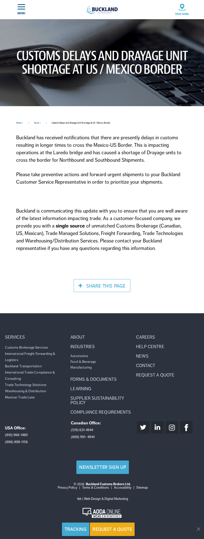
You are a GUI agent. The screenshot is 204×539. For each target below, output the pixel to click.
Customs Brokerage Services (26, 347)
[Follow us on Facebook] (186, 427)
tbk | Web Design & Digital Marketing (102, 499)
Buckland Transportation (23, 366)
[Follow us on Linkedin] (157, 427)
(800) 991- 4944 (83, 437)
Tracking (76, 529)
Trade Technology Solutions (25, 385)
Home (18, 122)
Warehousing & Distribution (25, 391)
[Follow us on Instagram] (172, 427)
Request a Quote (112, 529)
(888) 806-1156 (16, 442)
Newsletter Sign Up (102, 467)
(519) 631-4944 (82, 430)
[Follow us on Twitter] (143, 427)
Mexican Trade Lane (20, 397)
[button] (36, 337)
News (36, 122)
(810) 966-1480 (16, 435)
